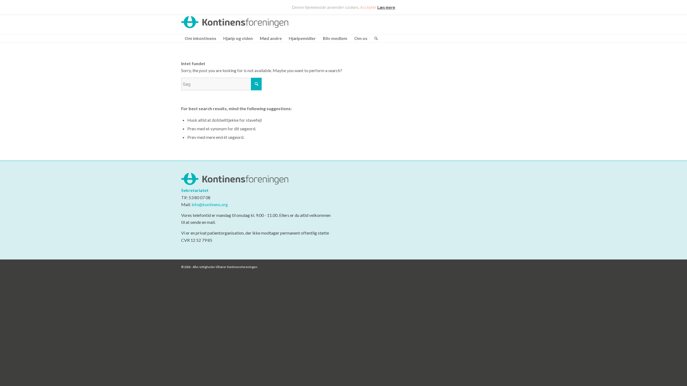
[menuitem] (200, 38)
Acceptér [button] (368, 7)
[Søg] (374, 38)
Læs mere (386, 7)
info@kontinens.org (209, 204)
